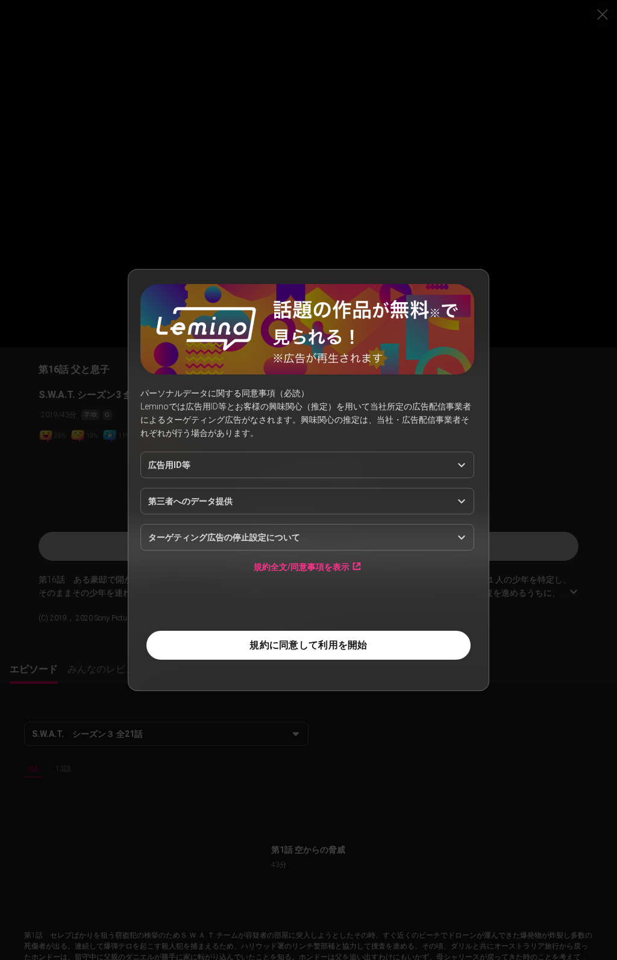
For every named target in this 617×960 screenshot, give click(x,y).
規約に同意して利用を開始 (308, 645)
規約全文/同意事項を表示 (301, 566)
